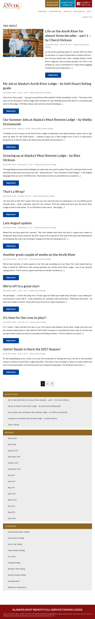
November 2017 (14, 457)
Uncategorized (13, 581)
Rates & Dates (79, 11)
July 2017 (11, 475)
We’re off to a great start (21, 286)
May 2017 (11, 488)
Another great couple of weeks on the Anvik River (39, 255)
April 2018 (12, 444)
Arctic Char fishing (15, 544)
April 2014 (12, 518)
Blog (89, 11)
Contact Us (87, 17)
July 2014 (11, 506)
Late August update (17, 223)
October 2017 (13, 463)
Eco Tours (12, 557)
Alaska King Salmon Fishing (40, 93)
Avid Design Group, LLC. (79, 614)
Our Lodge (42, 11)
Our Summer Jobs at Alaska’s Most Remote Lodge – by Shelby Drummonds (37, 412)
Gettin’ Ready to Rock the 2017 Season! (32, 349)
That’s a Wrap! (14, 191)
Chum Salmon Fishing (16, 550)
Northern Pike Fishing (16, 569)
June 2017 (11, 481)
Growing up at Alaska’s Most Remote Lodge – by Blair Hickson (32, 419)
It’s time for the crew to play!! (25, 318)
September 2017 (14, 469)
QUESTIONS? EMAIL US (67, 3)
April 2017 (12, 494)
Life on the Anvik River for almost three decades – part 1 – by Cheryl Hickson (68, 35)
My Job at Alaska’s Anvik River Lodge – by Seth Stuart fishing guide (34, 406)
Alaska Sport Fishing (37, 291)
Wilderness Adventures (17, 587)
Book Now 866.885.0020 (52, 3)
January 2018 (13, 451)
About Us (67, 11)
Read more (53, 75)
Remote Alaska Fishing (17, 575)
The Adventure (55, 11)
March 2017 (12, 500)
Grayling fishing (14, 563)
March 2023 (12, 438)
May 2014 (11, 512)
